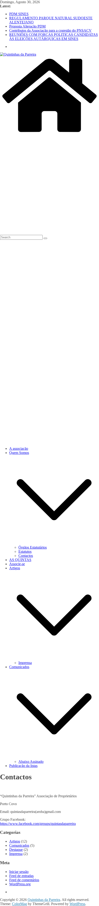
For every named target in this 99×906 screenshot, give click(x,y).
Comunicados (19, 667)
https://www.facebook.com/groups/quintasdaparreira (38, 824)
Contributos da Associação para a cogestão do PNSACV (50, 30)
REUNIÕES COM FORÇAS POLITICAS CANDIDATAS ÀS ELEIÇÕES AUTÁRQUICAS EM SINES (53, 37)
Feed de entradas (21, 876)
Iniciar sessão (19, 872)
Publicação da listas (23, 766)
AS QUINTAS (20, 560)
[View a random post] (49, 233)
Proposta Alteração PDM (27, 26)
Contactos (25, 556)
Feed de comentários (24, 880)
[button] (54, 543)
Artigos (14, 568)
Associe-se (17, 564)
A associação (18, 448)
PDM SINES (19, 14)
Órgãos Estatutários (32, 547)
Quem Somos (19, 453)
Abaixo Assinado (31, 762)
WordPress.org (20, 884)
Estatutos (25, 551)
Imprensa (25, 663)
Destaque (16, 850)
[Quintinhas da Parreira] (49, 133)
